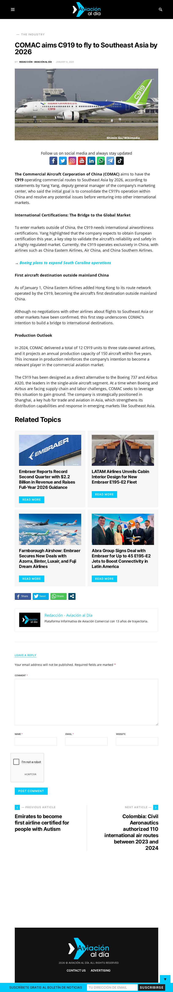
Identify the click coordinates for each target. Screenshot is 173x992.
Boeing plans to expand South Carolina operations (65, 262)
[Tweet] (41, 596)
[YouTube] (82, 161)
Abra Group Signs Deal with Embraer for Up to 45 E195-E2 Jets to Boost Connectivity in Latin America (121, 558)
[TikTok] (120, 161)
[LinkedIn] (91, 161)
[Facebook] (53, 161)
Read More (31, 499)
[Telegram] (110, 161)
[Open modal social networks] (72, 596)
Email (69, 734)
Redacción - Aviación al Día (35, 62)
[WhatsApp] (101, 161)
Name (19, 734)
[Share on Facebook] (23, 596)
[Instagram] (72, 161)
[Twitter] (63, 161)
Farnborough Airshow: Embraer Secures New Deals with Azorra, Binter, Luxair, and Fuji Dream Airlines (49, 558)
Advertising (101, 970)
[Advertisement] (124, 887)
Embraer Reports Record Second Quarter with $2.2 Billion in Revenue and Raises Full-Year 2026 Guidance (47, 479)
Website (121, 734)
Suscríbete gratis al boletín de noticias (45, 987)
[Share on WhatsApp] (58, 596)
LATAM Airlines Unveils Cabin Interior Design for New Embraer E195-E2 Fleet (120, 477)
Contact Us (76, 970)
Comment (21, 675)
